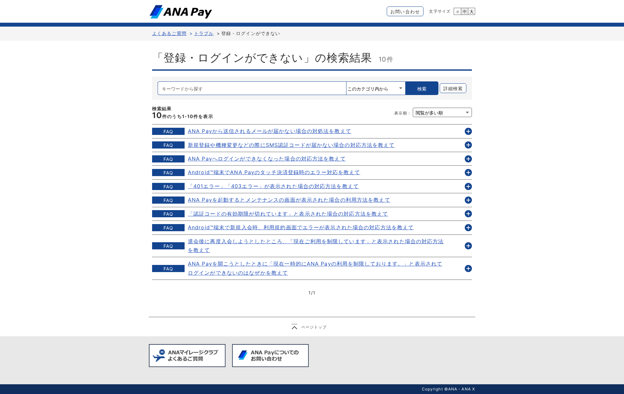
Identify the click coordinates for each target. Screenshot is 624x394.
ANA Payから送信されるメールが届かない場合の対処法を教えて (269, 131)
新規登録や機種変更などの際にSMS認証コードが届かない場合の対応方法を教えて (291, 145)
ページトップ (314, 327)
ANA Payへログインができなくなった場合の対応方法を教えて (267, 158)
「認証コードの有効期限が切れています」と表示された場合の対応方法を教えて (288, 213)
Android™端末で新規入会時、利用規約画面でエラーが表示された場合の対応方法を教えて (301, 227)
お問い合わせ (405, 11)
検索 (421, 88)
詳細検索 (453, 88)
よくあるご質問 (169, 33)
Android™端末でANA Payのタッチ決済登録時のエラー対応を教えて (274, 172)
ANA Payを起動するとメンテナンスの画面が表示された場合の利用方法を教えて (289, 200)
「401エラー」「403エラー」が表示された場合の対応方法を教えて (273, 186)
